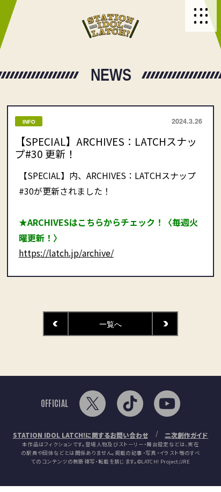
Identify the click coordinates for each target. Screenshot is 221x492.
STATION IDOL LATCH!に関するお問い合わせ (80, 435)
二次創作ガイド (186, 435)
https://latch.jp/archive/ (66, 252)
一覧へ (110, 323)
